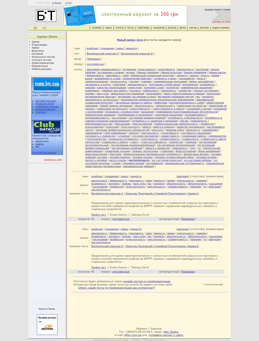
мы (198, 96)
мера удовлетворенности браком (184, 93)
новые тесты (224, 14)
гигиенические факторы (137, 78)
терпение (190, 142)
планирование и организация (135, 114)
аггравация (129, 69)
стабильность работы (115, 142)
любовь (89, 93)
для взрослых (95, 64)
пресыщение (122, 123)
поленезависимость (97, 117)
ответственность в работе (169, 108)
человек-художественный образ (174, 157)
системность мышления (196, 132)
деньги (201, 78)
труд (193, 148)
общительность (144, 105)
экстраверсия (154, 163)
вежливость (113, 75)
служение (124, 135)
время (215, 75)
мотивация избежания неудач (176, 96)
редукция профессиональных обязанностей (122, 129)
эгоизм (116, 163)
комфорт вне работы (114, 90)
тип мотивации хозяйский (126, 148)
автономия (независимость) (104, 69)
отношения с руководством (122, 111)
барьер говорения (148, 72)
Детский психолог (46, 101)
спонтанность (149, 139)
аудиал (130, 72)
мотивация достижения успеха (137, 96)
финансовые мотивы (196, 154)
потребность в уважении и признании (155, 120)
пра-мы (184, 120)
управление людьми (117, 151)
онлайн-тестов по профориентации (146, 281)
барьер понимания (195, 72)
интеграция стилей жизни (164, 84)
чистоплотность (101, 189)
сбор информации (115, 132)
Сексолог (41, 112)
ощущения (147, 111)
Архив (35, 41)
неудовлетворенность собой (186, 102)
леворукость (168, 90)
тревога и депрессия (157, 148)
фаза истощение (186, 151)
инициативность (137, 84)
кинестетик (135, 87)
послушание (119, 117)
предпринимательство (99, 123)
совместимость (170, 135)
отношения (107, 48)
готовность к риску (165, 78)
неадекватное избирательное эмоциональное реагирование (157, 99)
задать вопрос (223, 12)
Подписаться (40, 66)
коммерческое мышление (196, 87)
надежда (207, 96)
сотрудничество (96, 139)
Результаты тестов (43, 57)
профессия (207, 123)
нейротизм (160, 102)
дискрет (134, 81)
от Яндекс (57, 3)
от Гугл (68, 3)
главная (96, 27)
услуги (172, 27)
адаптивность (166, 69)
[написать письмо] (44, 28)
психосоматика (94, 126)
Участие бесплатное (44, 152)
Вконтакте (38, 50)
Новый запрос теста (130, 39)
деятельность (118, 81)
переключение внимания (100, 114)
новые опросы (223, 17)
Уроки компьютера (43, 63)
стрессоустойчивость (154, 142)
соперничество (217, 135)
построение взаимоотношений (147, 117)
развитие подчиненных (191, 126)
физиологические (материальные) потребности (152, 154)
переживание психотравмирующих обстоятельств (187, 111)
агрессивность (147, 69)
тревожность (180, 148)
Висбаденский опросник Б (137, 53)
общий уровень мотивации (116, 105)
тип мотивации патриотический (176, 145)
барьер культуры (171, 72)
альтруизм (202, 69)
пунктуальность (130, 126)
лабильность (151, 90)
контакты (135, 90)
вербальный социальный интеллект (153, 75)
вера (126, 75)
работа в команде (164, 126)
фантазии (115, 154)
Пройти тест (98, 214)
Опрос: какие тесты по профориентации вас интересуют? (116, 287)
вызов (88, 78)
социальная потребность (123, 139)
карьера (90, 87)
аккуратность (185, 69)
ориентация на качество (192, 105)
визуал (194, 75)
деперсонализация (96, 81)
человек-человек (206, 157)
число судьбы (117, 160)
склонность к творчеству (100, 135)
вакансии (159, 27)
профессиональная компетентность (176, 123)
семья (120, 48)
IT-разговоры (39, 44)
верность (182, 75)
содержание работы (194, 135)
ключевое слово (154, 87)
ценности (131, 48)
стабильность (190, 139)
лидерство (184, 90)
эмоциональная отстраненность (184, 163)
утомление (166, 151)
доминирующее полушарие (170, 81)
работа (146, 126)
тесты (130, 27)
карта (108, 27)
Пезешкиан (93, 58)
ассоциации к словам (111, 72)
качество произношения (111, 87)
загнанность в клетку (98, 84)
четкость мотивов (96, 160)
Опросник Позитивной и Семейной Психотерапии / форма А (162, 193)
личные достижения (206, 90)
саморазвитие (93, 132)
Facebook (37, 53)
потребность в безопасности (185, 117)
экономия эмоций (133, 163)
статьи (120, 27)
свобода (133, 132)
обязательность (165, 105)
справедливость (170, 139)
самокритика (210, 129)
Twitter (35, 47)
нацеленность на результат (102, 99)
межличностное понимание (127, 93)
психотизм (112, 126)
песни (192, 27)
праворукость (199, 120)
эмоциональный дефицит (138, 166)
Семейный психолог (47, 106)
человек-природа (119, 157)
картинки (182, 176)
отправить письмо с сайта (166, 335)
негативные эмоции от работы (134, 102)
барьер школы (217, 72)
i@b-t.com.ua (132, 335)
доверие (146, 81)
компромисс (92, 90)
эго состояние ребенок (197, 160)
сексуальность (150, 132)
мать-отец (103, 93)
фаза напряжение (209, 151)
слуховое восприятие (145, 135)
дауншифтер (187, 78)
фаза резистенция (96, 154)
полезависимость (195, 114)
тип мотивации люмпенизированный (133, 145)
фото (183, 27)
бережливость (95, 75)
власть (205, 75)
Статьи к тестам (41, 60)
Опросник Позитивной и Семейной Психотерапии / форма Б (162, 246)
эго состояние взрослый (167, 160)
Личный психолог (45, 109)
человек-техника (142, 157)
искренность (207, 84)
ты (199, 148)
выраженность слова (107, 78)
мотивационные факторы (100, 96)
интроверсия (190, 84)
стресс (134, 142)
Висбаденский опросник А (103, 53)
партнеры (144, 27)
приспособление (142, 123)
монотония (213, 93)
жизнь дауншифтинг (201, 81)
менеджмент (154, 93)
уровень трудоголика (145, 151)
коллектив (172, 87)
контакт (204, 27)
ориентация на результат (112, 108)
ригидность (193, 129)
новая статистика (222, 19)
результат (158, 129)
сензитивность (170, 132)
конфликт (93, 48)
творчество (176, 142)
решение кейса (175, 129)
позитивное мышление (169, 114)
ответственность (140, 108)
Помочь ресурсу (42, 69)
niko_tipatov (171, 331)
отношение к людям (199, 108)
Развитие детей (45, 103)
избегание (119, 84)
